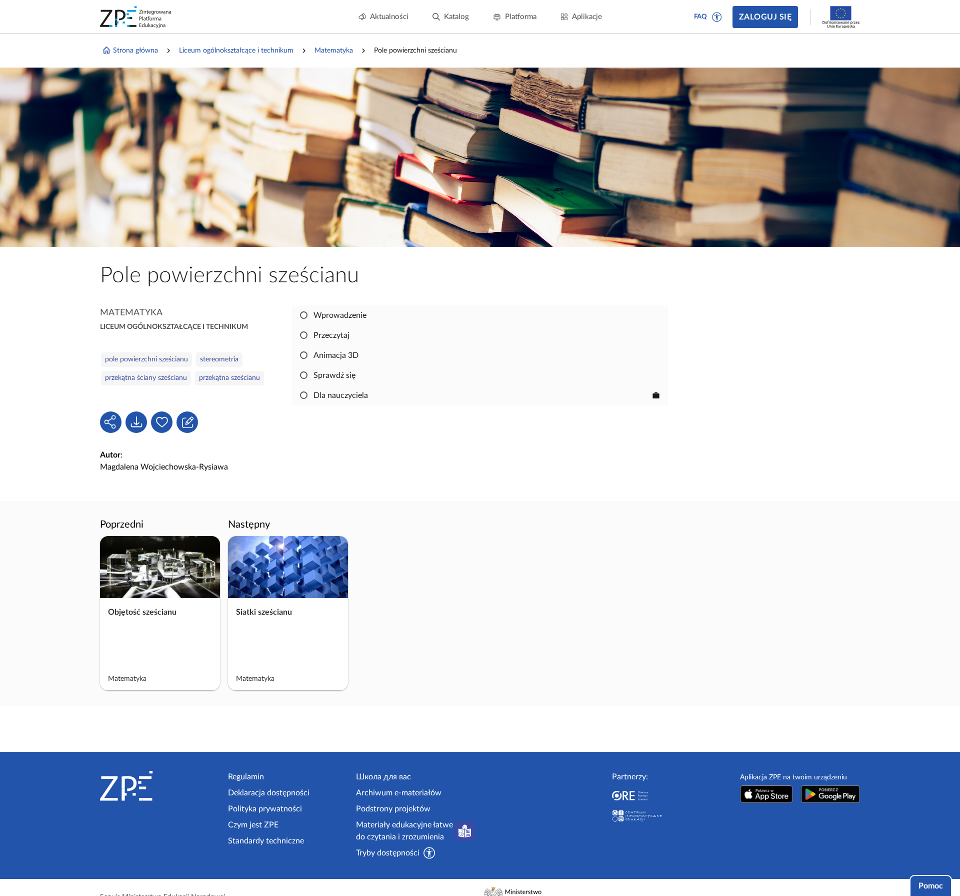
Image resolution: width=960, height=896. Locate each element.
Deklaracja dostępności (269, 793)
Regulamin (246, 777)
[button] (717, 17)
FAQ (700, 17)
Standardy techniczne (266, 841)
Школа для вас (383, 777)
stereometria (219, 359)
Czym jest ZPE (253, 825)
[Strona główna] (160, 786)
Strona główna (135, 50)
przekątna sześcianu (229, 377)
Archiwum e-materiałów (399, 793)
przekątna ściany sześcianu (146, 377)
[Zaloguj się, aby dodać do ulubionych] (161, 422)
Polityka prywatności (265, 809)
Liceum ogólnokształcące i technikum (236, 50)
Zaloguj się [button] (765, 17)
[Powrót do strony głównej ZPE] (136, 17)
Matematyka (333, 50)
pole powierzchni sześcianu (146, 359)
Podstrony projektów (393, 809)
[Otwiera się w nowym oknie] (766, 794)
